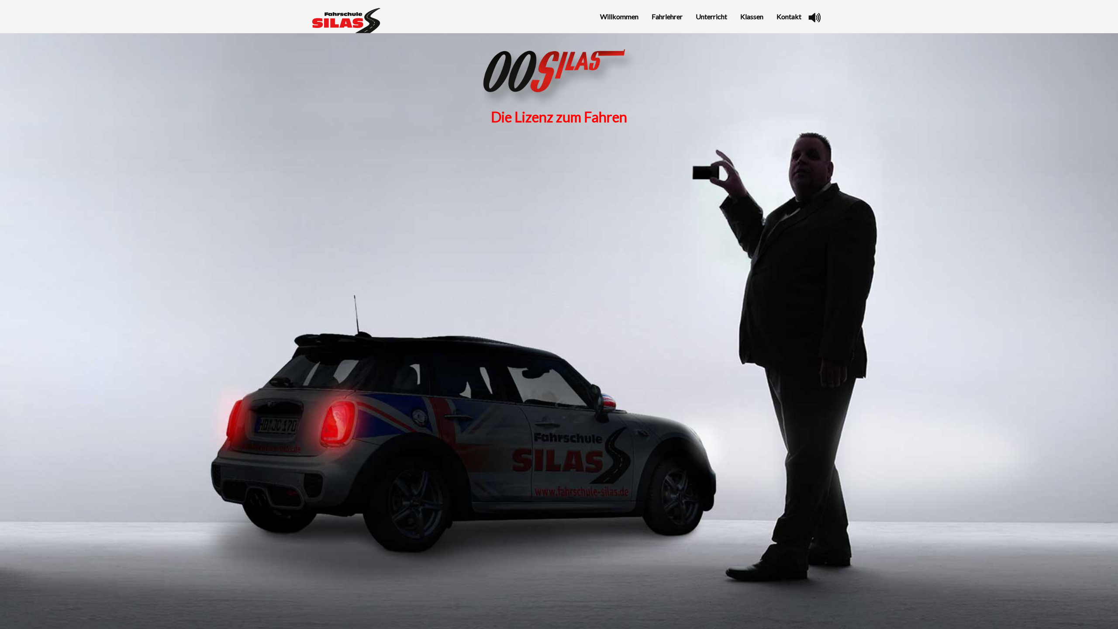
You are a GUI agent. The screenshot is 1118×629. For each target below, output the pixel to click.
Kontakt (788, 16)
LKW (743, 65)
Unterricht (711, 16)
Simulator (750, 96)
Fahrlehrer (667, 16)
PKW (744, 33)
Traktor (747, 80)
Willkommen (619, 16)
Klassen (751, 16)
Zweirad (748, 49)
